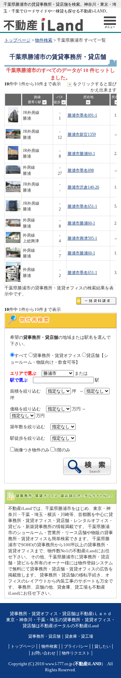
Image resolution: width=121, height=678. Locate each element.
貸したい (102, 646)
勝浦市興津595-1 (82, 238)
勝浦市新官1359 (82, 134)
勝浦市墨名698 (81, 170)
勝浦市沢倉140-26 (83, 187)
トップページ (17, 40)
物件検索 (43, 40)
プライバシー (76, 646)
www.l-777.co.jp (58, 664)
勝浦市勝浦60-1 (81, 154)
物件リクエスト (76, 653)
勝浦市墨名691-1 (82, 115)
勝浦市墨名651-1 (82, 206)
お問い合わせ (43, 653)
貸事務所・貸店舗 (44, 636)
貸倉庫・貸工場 (79, 636)
